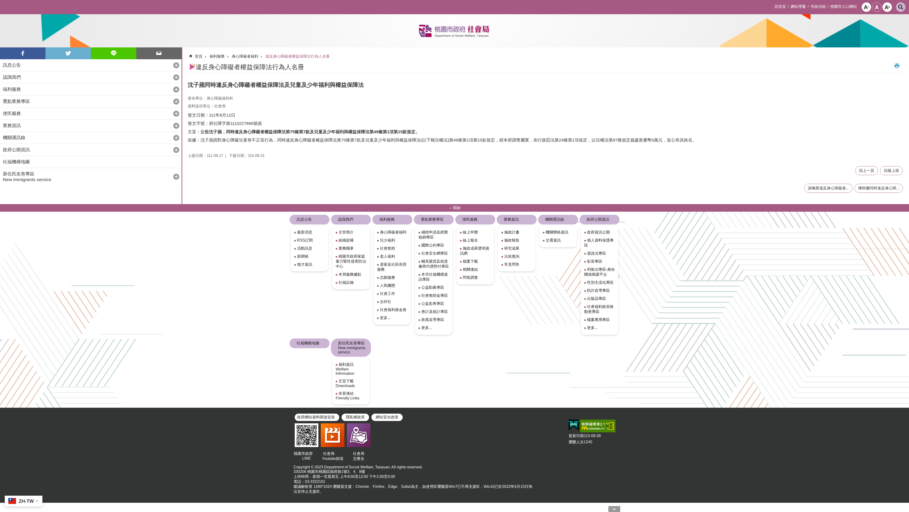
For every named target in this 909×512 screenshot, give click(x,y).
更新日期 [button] (576, 436)
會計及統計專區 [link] (434, 312)
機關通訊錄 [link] (554, 219)
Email (159, 53)
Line (113, 53)
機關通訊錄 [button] (14, 137)
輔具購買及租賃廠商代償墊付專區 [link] (434, 263)
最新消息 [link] (304, 232)
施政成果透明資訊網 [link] (474, 250)
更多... (385, 318)
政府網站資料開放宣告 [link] (316, 417)
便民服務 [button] (12, 113)
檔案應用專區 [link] (598, 320)
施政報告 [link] (511, 240)
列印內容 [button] (897, 66)
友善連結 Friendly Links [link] (347, 395)
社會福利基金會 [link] (393, 310)
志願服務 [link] (387, 277)
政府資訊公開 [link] (598, 232)
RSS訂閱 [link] (305, 240)
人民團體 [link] (387, 285)
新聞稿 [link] (302, 256)
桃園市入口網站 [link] (843, 7)
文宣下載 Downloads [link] (345, 383)
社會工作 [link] (387, 294)
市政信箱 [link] (818, 7)
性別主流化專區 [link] (600, 282)
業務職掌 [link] (346, 248)
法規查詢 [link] (511, 256)
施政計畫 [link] (511, 232)
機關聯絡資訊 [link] (557, 232)
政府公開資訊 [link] (598, 219)
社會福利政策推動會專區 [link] (599, 309)
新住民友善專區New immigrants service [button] (27, 176)
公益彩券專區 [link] (432, 304)
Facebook (22, 53)
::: (4, 4)
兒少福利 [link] (387, 240)
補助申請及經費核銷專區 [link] (433, 234)
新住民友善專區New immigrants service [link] (351, 347)
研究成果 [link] (511, 248)
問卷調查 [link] (470, 277)
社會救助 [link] (387, 248)
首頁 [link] (198, 56)
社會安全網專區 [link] (434, 253)
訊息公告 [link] (304, 219)
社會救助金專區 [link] (434, 295)
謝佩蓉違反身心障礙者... (828, 188)
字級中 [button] (877, 7)
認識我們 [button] (12, 77)
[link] (574, 425)
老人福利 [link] (387, 256)
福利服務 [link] (217, 56)
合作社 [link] (385, 302)
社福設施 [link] (346, 282)
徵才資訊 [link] (304, 264)
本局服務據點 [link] (350, 274)
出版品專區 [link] (596, 299)
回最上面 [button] (891, 171)
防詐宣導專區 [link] (598, 290)
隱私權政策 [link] (355, 417)
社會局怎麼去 (358, 456)
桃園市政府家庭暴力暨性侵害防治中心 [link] (351, 261)
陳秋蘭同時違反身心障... (878, 188)
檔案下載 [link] (470, 261)
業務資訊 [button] (12, 125)
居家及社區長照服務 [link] (391, 266)
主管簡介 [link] (346, 232)
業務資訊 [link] (511, 219)
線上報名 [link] (470, 240)
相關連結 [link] (470, 269)
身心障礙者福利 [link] (245, 56)
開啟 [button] (457, 208)
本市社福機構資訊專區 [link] (433, 276)
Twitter (68, 53)
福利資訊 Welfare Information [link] (345, 368)
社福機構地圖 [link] (16, 161)
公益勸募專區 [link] (432, 287)
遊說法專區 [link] (596, 253)
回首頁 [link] (780, 7)
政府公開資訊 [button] (16, 149)
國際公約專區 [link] (432, 245)
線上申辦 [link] (470, 232)
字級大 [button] (887, 7)
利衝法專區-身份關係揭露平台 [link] (599, 271)
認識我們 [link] (345, 219)
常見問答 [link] (511, 264)
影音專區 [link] (594, 261)
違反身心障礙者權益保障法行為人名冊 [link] (297, 56)
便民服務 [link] (469, 219)
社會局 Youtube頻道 (332, 456)
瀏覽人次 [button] (576, 442)
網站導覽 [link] (798, 7)
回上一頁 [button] (866, 171)
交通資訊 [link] (553, 240)
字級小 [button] (866, 7)
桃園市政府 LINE (306, 456)
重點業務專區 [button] (16, 101)
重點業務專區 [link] (432, 219)
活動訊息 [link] (304, 248)
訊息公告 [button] (12, 65)
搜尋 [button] (900, 7)
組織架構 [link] (346, 240)
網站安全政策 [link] (387, 417)
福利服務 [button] (12, 89)
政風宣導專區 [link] (432, 320)
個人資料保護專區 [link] (599, 242)
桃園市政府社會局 (454, 30)
